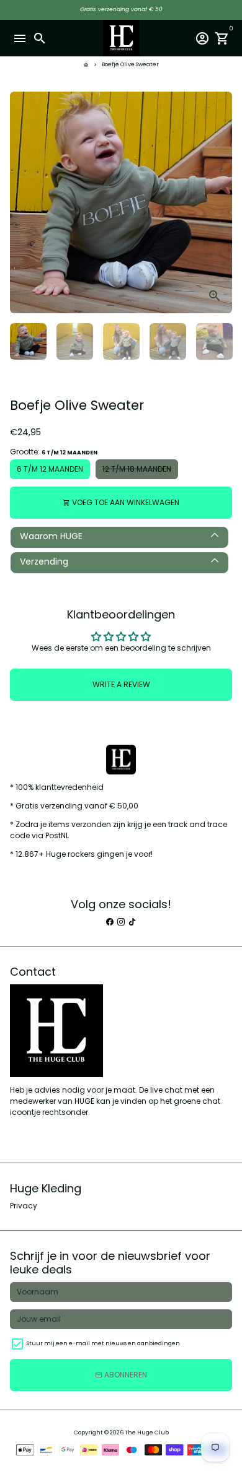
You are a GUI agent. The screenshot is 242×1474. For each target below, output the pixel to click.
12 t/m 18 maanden (136, 469)
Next (222, 202)
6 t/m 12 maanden (50, 469)
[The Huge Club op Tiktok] (132, 921)
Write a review (121, 684)
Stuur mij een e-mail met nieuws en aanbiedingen (103, 1343)
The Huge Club (147, 1432)
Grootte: (53, 451)
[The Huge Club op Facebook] (110, 921)
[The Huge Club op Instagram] (121, 921)
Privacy (23, 1205)
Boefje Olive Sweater (130, 64)
